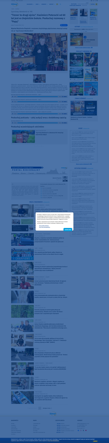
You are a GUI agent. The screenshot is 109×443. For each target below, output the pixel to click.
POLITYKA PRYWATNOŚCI (44, 227)
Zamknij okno (68, 229)
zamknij (95, 441)
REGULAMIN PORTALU (44, 225)
